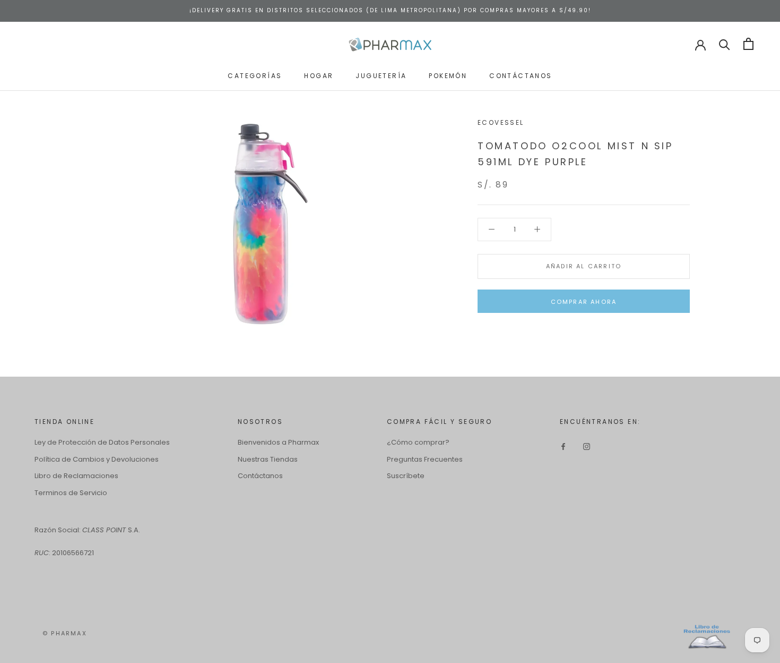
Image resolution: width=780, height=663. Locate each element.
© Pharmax (64, 633)
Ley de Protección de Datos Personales (102, 442)
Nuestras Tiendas (268, 459)
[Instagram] (586, 446)
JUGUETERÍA (381, 75)
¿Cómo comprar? (418, 442)
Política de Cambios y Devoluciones (96, 459)
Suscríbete (405, 476)
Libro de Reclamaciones (76, 476)
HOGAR (318, 75)
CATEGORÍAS (255, 75)
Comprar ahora (584, 302)
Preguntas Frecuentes (425, 459)
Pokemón (448, 75)
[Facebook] (563, 446)
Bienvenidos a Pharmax (278, 442)
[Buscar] (724, 43)
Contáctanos (260, 476)
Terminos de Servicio (70, 493)
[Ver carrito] (748, 44)
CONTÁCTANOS (520, 75)
